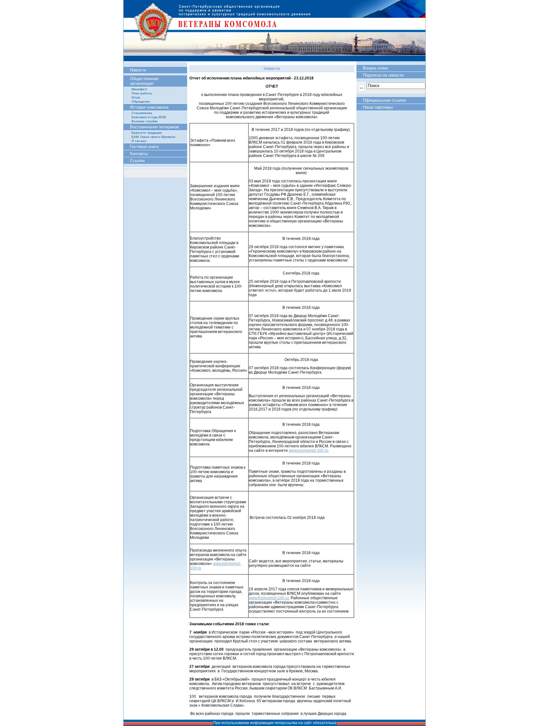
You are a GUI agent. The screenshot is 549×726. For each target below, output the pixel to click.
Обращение (141, 101)
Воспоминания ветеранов (154, 127)
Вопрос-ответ (376, 68)
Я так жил (139, 141)
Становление (142, 113)
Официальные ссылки (384, 100)
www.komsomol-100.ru (308, 450)
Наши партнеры (378, 107)
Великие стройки (145, 121)
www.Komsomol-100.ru (269, 598)
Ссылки (137, 160)
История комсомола (149, 107)
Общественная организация (144, 81)
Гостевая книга (144, 146)
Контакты (139, 153)
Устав (136, 97)
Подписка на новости (383, 75)
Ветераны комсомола (274, 30)
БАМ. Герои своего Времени (153, 137)
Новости (138, 70)
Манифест (139, 89)
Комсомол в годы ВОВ (149, 117)
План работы (142, 93)
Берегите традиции (147, 132)
